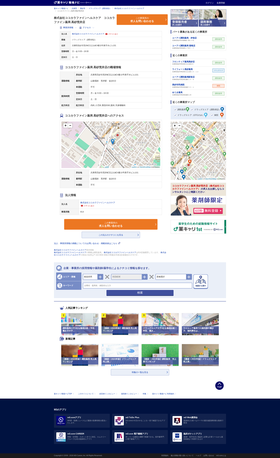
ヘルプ (198, 456)
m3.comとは (221, 456)
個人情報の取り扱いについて (182, 456)
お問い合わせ (208, 456)
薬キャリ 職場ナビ (61, 8)
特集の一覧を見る (140, 372)
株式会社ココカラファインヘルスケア (129, 8)
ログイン (210, 3)
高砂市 (82, 8)
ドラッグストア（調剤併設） (100, 8)
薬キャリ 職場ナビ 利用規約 (163, 394)
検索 (140, 292)
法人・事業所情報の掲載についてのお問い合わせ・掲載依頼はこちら (86, 243)
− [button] (70, 125)
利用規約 (164, 456)
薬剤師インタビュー (129, 394)
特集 (144, 394)
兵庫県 (74, 8)
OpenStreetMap (145, 167)
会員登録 (221, 3)
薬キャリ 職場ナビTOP (63, 394)
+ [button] (65, 125)
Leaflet (134, 167)
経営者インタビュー (107, 394)
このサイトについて (86, 394)
